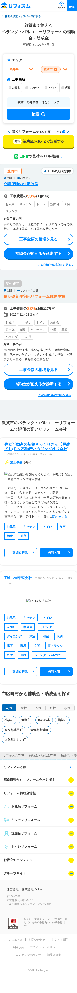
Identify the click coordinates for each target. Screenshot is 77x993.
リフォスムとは (15, 767)
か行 (24, 708)
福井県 (65, 755)
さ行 (38, 708)
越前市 (62, 720)
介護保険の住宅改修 (21, 184)
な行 (67, 708)
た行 (53, 708)
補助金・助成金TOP (42, 755)
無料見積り (55, 552)
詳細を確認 (20, 552)
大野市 (25, 720)
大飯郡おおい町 (15, 739)
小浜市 (9, 720)
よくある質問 (59, 939)
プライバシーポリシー (44, 947)
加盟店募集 (54, 954)
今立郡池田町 (14, 730)
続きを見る (59, 516)
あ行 (9, 708)
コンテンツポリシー (28, 954)
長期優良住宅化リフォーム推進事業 (34, 296)
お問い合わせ (37, 939)
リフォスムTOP (13, 755)
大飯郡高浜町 (39, 730)
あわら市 (44, 720)
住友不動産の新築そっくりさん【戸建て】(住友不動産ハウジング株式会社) (37, 446)
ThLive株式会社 (18, 578)
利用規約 (18, 947)
